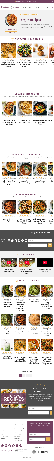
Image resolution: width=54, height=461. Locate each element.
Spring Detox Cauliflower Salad (9, 270)
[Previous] (2, 52)
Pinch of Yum (24, 14)
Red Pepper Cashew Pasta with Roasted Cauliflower (11, 31)
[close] (52, 1)
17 (30, 375)
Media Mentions (5, 436)
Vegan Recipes (17, 434)
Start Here (45, 7)
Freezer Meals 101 (18, 426)
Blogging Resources (5, 430)
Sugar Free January (18, 424)
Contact (3, 438)
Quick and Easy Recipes (19, 428)
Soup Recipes (17, 436)
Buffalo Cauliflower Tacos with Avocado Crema (27, 271)
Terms (30, 457)
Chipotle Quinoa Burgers (45, 270)
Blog (2, 426)
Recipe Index (4, 428)
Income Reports (4, 432)
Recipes (37, 7)
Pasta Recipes (17, 432)
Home (24, 7)
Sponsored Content (5, 434)
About (30, 7)
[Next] (52, 52)
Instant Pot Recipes (18, 430)
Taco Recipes (17, 438)
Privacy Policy (25, 457)
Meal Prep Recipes (18, 440)
